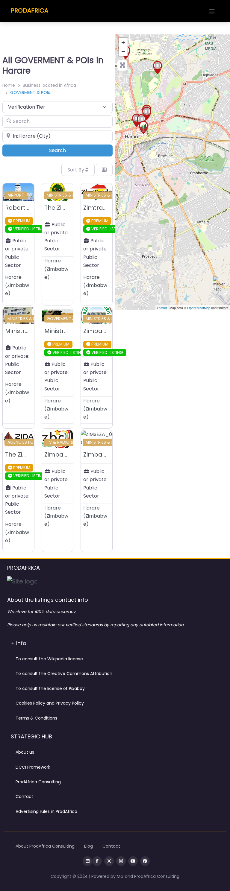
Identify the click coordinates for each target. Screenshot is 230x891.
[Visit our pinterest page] (145, 861)
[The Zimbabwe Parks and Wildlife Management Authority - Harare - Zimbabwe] (157, 67)
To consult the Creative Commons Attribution (64, 673)
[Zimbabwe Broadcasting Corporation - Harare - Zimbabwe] (212, 42)
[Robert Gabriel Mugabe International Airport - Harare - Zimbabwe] (219, 285)
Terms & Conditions (36, 718)
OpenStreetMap (198, 307)
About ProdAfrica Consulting (45, 846)
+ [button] (123, 42)
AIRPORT (15, 195)
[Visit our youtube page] (133, 861)
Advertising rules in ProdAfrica (46, 811)
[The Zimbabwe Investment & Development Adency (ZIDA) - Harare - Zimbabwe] (143, 127)
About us (25, 752)
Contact (24, 796)
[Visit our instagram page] (121, 861)
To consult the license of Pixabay (50, 688)
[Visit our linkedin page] (87, 861)
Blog (88, 846)
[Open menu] (211, 11)
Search (65, 150)
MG (121, 876)
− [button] (123, 51)
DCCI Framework (33, 767)
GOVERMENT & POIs (66, 319)
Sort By (76, 169)
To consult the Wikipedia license (49, 659)
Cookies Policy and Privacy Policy (50, 703)
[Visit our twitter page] (109, 861)
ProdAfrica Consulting (38, 782)
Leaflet (162, 307)
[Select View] (104, 170)
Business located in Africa (49, 85)
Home (8, 85)
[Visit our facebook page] (97, 861)
